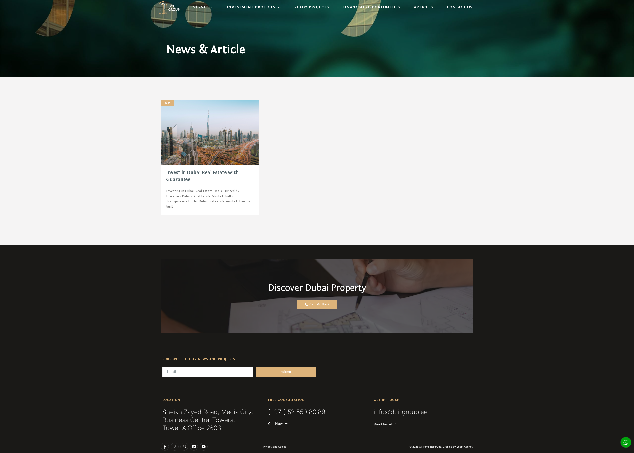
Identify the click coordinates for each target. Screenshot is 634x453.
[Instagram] (175, 447)
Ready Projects (311, 7)
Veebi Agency (465, 446)
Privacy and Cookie (274, 446)
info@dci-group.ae (400, 412)
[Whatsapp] (625, 442)
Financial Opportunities (371, 7)
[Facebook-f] (165, 447)
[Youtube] (204, 447)
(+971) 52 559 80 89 (296, 412)
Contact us (460, 7)
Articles (423, 7)
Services (203, 7)
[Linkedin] (194, 447)
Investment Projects (251, 7)
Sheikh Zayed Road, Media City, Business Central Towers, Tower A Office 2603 (207, 420)
